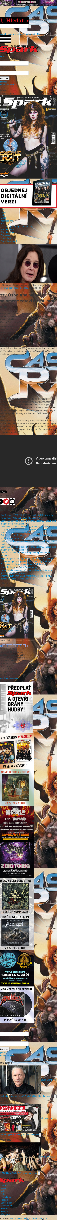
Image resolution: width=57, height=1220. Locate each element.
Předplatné (6, 1196)
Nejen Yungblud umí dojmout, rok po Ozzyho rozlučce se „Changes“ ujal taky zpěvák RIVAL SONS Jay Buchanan (27, 560)
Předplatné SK (7, 232)
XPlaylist (4, 1211)
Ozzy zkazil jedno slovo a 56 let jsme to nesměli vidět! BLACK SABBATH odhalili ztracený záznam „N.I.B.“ (25, 531)
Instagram (11, 33)
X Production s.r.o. (39, 1218)
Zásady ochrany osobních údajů (19, 226)
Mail (33, 33)
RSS (38, 33)
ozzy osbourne (16, 287)
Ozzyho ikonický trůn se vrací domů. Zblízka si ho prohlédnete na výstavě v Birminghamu (23, 565)
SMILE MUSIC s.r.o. (19, 1218)
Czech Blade (6, 1202)
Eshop (20, 33)
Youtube (27, 33)
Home (3, 209)
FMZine (4, 1208)
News (3, 212)
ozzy (26, 287)
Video (3, 217)
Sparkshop (6, 238)
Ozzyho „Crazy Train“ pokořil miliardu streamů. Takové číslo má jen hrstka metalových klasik (28, 522)
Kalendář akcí (7, 220)
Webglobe (5, 1214)
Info (2, 223)
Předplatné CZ (7, 229)
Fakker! (4, 1199)
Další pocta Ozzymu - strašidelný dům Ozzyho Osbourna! (27, 526)
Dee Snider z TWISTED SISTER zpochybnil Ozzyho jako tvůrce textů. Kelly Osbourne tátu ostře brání (27, 516)
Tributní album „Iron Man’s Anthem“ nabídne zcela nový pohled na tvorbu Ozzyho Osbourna (26, 577)
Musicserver (6, 1205)
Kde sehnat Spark (9, 240)
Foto (3, 214)
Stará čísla (6, 235)
